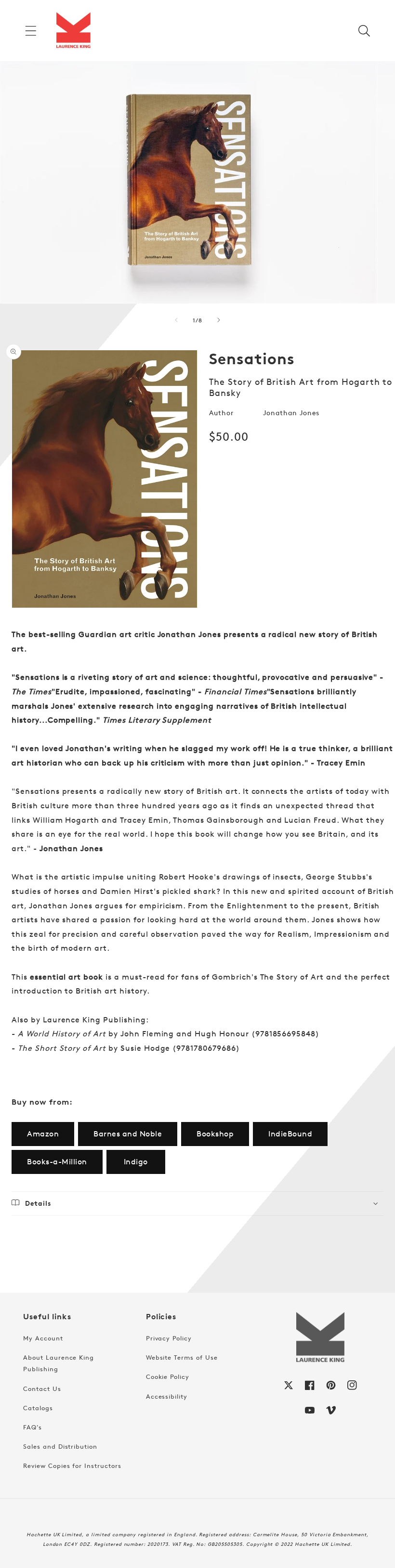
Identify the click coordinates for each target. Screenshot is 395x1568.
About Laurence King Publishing (58, 1363)
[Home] (73, 31)
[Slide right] (218, 320)
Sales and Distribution (60, 1446)
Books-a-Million (57, 1161)
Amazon (43, 1133)
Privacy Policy (169, 1338)
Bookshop (215, 1133)
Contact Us (42, 1388)
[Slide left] (176, 320)
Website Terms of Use (182, 1357)
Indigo (136, 1161)
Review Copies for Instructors (72, 1465)
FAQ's (32, 1427)
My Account (43, 1338)
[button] (31, 30)
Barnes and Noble (127, 1133)
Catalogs (38, 1408)
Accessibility (166, 1396)
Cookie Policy (167, 1376)
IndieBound (290, 1133)
